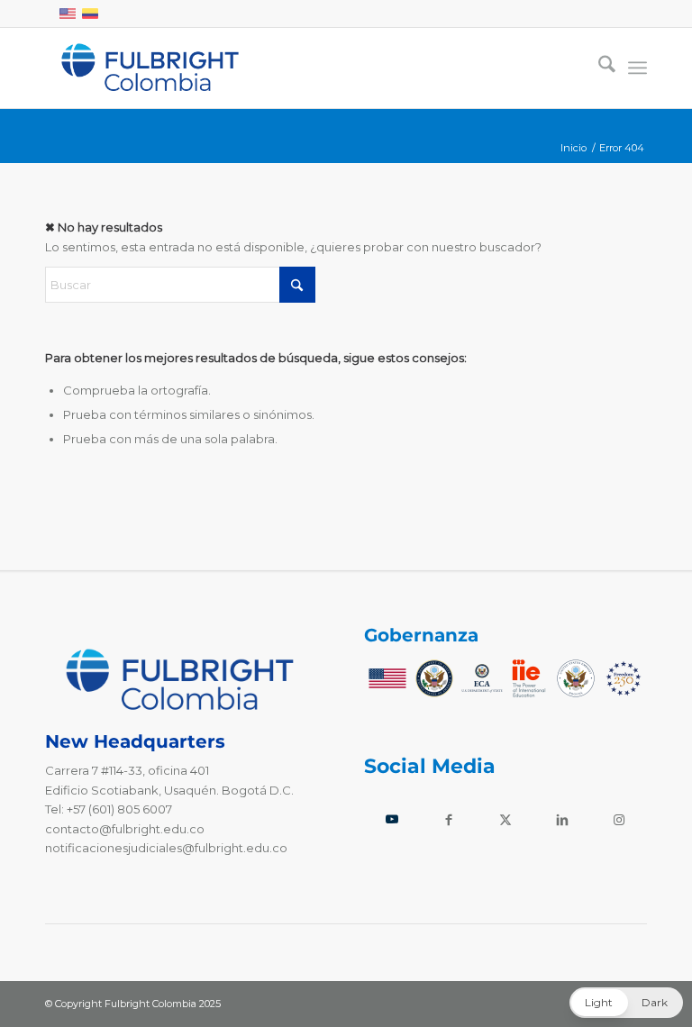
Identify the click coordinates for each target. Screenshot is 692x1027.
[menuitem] (597, 67)
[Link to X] (506, 819)
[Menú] (637, 67)
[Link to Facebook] (449, 819)
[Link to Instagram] (618, 819)
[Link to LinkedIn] (561, 819)
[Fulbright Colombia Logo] (150, 67)
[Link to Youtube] (392, 819)
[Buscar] (597, 67)
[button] (626, 1002)
